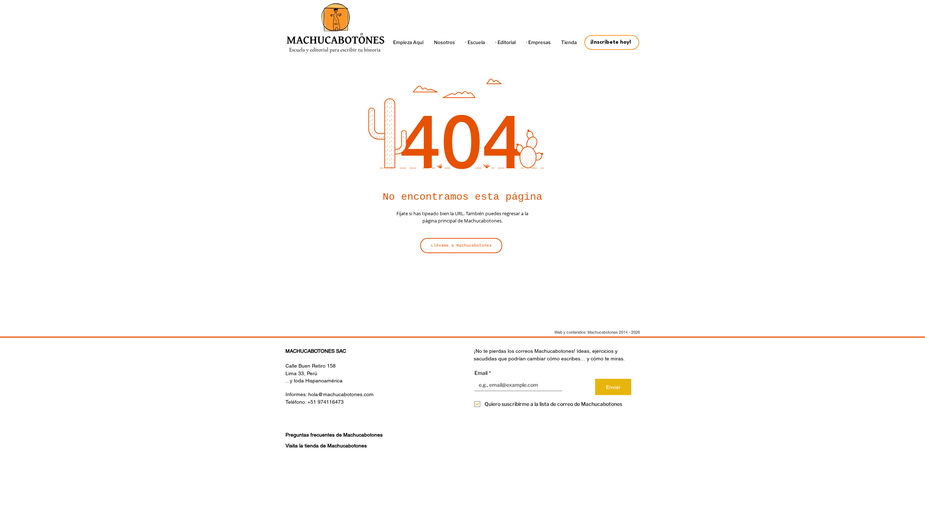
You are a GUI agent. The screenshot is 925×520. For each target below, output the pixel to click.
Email (482, 373)
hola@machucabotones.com (341, 394)
